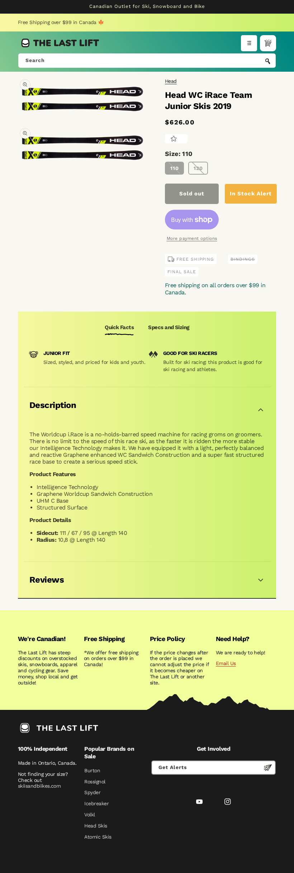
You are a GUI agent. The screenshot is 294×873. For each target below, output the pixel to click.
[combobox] (147, 60)
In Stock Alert (251, 193)
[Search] (268, 61)
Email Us (226, 663)
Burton (92, 770)
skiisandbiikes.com (39, 786)
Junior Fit (56, 353)
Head (171, 81)
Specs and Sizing (168, 327)
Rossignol (94, 781)
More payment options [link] (192, 238)
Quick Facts (119, 327)
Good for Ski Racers (190, 353)
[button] (249, 43)
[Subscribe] (268, 767)
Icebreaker (96, 803)
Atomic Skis (97, 837)
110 (174, 168)
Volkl (89, 814)
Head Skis (95, 826)
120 (198, 168)
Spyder (92, 792)
